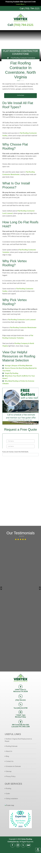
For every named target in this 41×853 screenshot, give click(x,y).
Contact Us (9, 761)
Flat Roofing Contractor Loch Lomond (22, 319)
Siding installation (12, 798)
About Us (9, 751)
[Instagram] (18, 845)
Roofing (8, 788)
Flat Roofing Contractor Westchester (23, 327)
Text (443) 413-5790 (20, 708)
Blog (7, 756)
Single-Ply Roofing (11, 373)
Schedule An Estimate (13, 766)
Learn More (20, 4)
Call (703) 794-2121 (30, 8)
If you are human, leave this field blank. (15, 452)
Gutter (8, 793)
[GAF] (28, 845)
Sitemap (8, 771)
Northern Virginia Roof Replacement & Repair (18, 740)
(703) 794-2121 (23, 24)
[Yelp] (23, 845)
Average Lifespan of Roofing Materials (18, 365)
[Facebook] (12, 845)
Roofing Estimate (11, 746)
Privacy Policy (10, 776)
